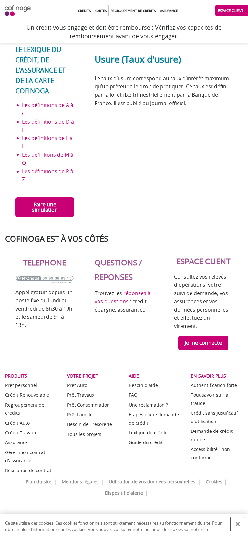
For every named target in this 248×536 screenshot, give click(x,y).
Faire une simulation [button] (45, 207)
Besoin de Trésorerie (89, 424)
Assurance (16, 442)
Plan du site (38, 482)
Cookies (214, 482)
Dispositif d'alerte (124, 493)
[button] (84, 10)
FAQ (133, 395)
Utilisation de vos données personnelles (152, 482)
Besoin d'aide (143, 385)
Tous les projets (84, 434)
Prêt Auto (77, 385)
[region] (124, 525)
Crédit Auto (17, 423)
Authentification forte (214, 385)
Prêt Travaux (80, 395)
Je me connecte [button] (203, 342)
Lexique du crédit (148, 433)
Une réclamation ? (148, 405)
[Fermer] (238, 524)
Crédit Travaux (21, 433)
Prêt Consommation (88, 405)
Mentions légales (80, 482)
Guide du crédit (146, 442)
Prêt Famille (80, 415)
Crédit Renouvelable (27, 395)
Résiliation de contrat (28, 470)
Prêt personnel (21, 385)
